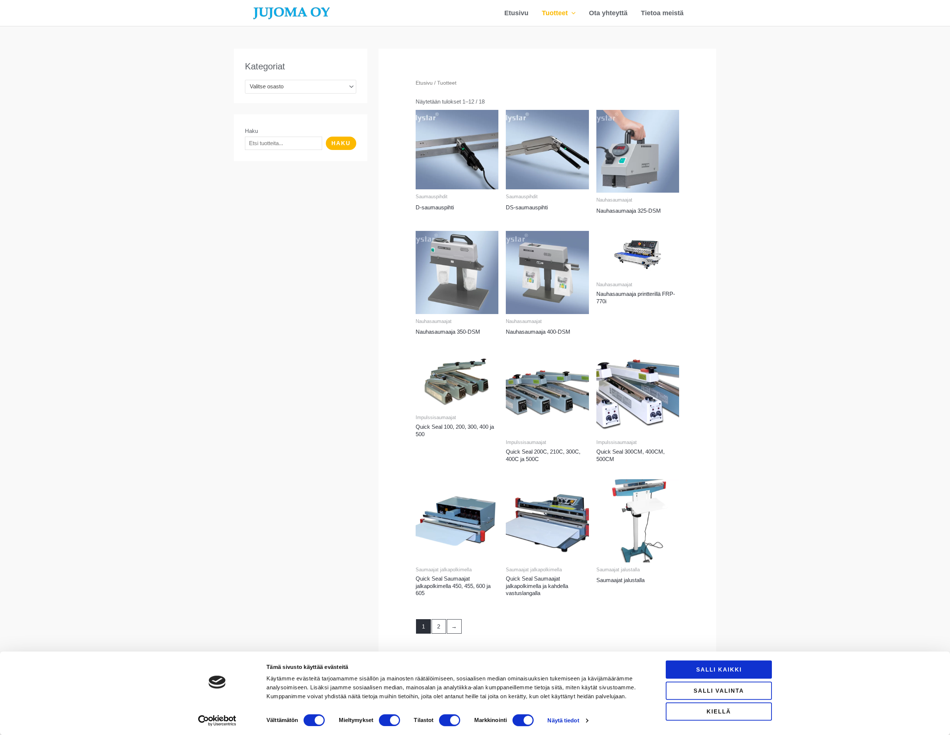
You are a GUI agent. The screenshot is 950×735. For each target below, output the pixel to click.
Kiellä (719, 711)
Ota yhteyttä (608, 13)
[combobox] (300, 87)
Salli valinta (719, 690)
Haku (251, 131)
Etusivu (516, 13)
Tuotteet (555, 13)
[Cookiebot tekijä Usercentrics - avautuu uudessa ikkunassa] (217, 720)
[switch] (389, 720)
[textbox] (297, 86)
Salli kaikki (719, 669)
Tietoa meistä (662, 13)
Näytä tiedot (563, 720)
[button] (572, 13)
